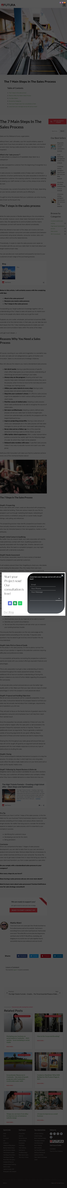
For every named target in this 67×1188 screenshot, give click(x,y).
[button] (62, 575)
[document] (33, 594)
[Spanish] (65, 2)
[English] (60, 2)
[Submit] (59, 599)
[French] (63, 2)
